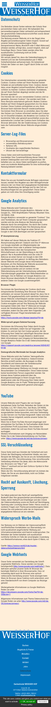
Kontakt (25, 658)
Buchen (25, 645)
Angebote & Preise (25, 650)
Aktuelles (25, 654)
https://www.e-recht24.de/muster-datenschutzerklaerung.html (19, 547)
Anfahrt (25, 662)
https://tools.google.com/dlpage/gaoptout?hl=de (22, 318)
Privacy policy (26, 705)
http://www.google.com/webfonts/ (29, 566)
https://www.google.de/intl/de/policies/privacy (26, 438)
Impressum (25, 675)
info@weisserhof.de (28, 695)
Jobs (25, 667)
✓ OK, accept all (27, 701)
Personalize (43, 702)
